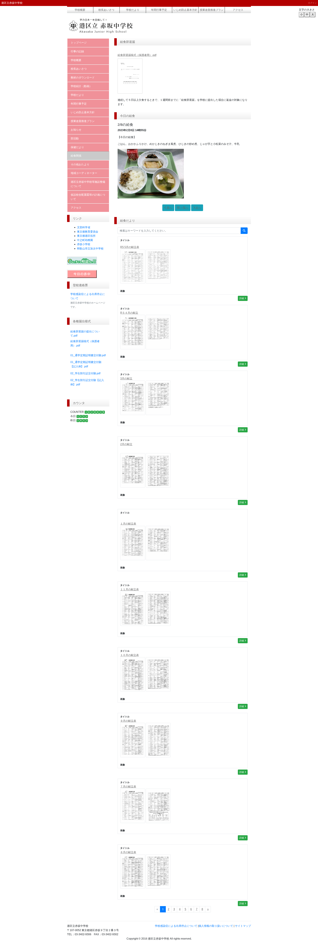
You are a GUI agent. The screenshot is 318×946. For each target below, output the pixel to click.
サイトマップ (243, 925)
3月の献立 (126, 378)
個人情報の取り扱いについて (216, 925)
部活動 (75, 138)
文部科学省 (83, 227)
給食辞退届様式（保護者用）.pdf (137, 55)
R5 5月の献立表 (129, 247)
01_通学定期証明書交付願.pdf (88, 355)
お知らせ (76, 129)
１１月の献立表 (129, 589)
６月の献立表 (128, 852)
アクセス (238, 9)
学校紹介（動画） (81, 86)
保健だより (77, 147)
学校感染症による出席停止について (176, 925)
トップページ (79, 42)
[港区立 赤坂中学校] (108, 25)
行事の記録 (77, 51)
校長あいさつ (106, 9)
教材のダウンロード (83, 77)
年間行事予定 (159, 9)
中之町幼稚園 (85, 240)
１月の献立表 (128, 523)
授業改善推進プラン (212, 9)
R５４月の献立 (129, 312)
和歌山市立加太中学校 (90, 248)
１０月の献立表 (129, 655)
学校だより (132, 9)
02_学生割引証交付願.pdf (85, 373)
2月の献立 (126, 444)
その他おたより (80, 164)
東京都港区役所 (86, 235)
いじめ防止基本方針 (185, 9)
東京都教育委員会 (87, 231)
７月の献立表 (128, 786)
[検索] (244, 230)
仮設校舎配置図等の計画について (88, 196)
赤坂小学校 (83, 244)
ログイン (312, 3)
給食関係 (76, 155)
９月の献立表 (128, 720)
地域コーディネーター (84, 173)
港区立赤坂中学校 (12, 2)
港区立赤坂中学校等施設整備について (88, 184)
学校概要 (80, 9)
